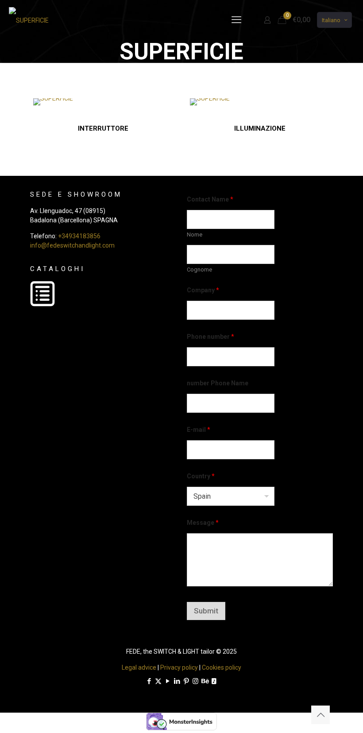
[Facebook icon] (149, 681)
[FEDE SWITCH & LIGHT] (29, 20)
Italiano (331, 20)
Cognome (199, 269)
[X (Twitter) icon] (158, 681)
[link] (53, 101)
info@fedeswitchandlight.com (72, 245)
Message (203, 522)
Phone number (210, 336)
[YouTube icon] (167, 681)
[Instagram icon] (195, 681)
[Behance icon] (204, 681)
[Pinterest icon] (186, 681)
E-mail (198, 429)
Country (201, 476)
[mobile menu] (236, 19)
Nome (194, 234)
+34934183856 (79, 236)
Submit (206, 610)
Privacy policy (179, 667)
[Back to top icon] (320, 715)
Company (203, 290)
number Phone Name (217, 383)
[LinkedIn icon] (177, 681)
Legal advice (139, 667)
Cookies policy (221, 667)
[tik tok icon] (214, 681)
